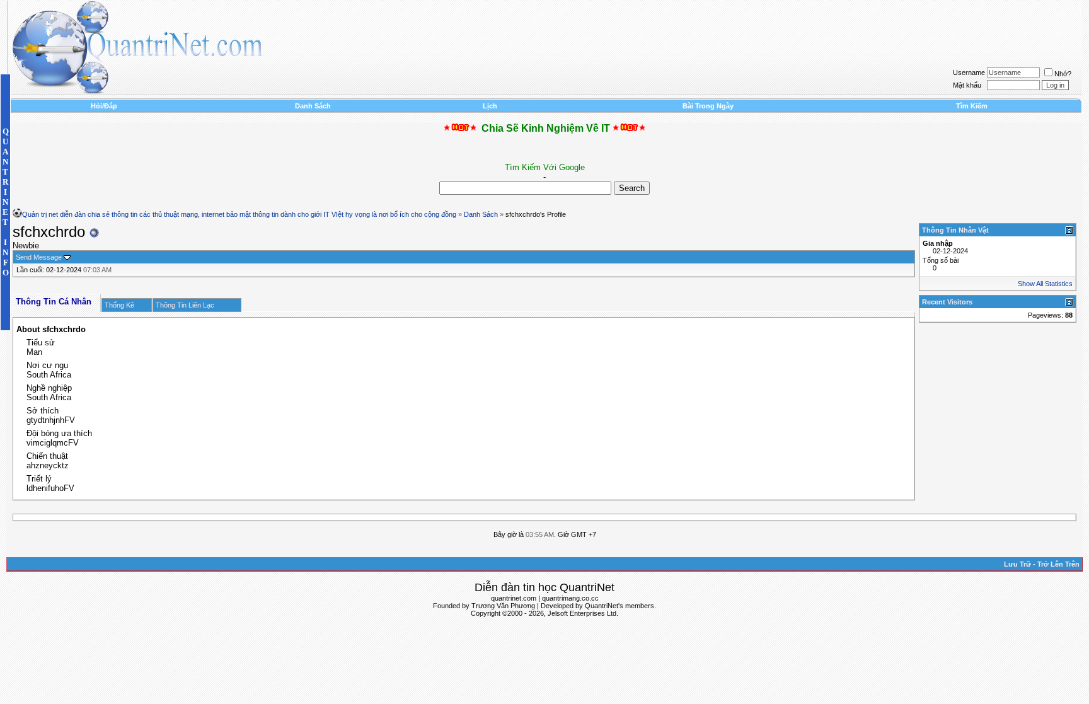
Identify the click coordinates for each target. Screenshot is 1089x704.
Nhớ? (1062, 74)
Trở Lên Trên (1058, 564)
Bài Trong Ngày (708, 106)
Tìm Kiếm (972, 106)
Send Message (39, 257)
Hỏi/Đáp (104, 106)
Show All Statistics (1045, 283)
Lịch (490, 106)
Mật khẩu (967, 85)
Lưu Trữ (1017, 564)
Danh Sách (313, 106)
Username (969, 72)
